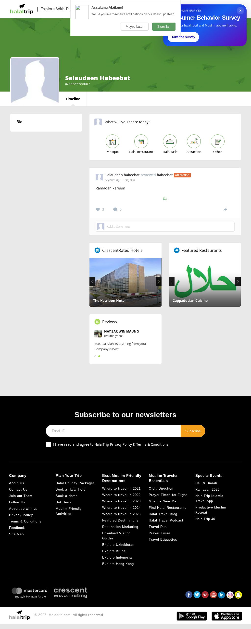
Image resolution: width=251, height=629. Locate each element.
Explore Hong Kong (118, 564)
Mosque (113, 151)
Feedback (17, 528)
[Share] (225, 209)
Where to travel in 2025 (121, 514)
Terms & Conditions (152, 444)
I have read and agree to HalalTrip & (110, 444)
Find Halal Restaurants (168, 507)
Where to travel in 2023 (121, 501)
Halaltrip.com (60, 615)
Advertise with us (23, 508)
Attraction (194, 151)
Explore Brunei (114, 551)
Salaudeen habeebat (122, 175)
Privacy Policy (121, 444)
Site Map (16, 534)
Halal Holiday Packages (75, 483)
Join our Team (20, 496)
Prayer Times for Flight (168, 495)
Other (217, 151)
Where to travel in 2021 (121, 488)
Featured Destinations (120, 520)
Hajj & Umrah (206, 483)
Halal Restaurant (141, 151)
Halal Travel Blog (163, 514)
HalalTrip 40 (205, 519)
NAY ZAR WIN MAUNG (121, 331)
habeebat (165, 175)
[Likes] (98, 209)
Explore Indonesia (117, 557)
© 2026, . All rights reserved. (69, 615)
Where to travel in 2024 (121, 507)
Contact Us (18, 489)
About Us (16, 483)
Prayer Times (160, 533)
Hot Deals (64, 502)
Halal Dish (170, 151)
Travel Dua (158, 527)
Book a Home (67, 496)
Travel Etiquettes (163, 539)
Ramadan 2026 (207, 489)
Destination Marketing (120, 527)
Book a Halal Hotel (71, 489)
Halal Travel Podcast (166, 520)
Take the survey (183, 37)
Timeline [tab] (73, 98)
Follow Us (17, 502)
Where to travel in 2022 (121, 495)
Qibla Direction (161, 488)
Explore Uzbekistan (118, 545)
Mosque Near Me (162, 501)
